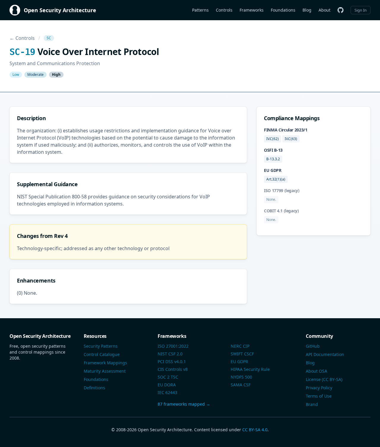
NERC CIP (240, 346)
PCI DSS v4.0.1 (172, 361)
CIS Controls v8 (173, 369)
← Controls (22, 38)
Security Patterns (101, 346)
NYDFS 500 (241, 377)
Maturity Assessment (105, 371)
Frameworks (252, 10)
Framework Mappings (105, 363)
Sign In (360, 10)
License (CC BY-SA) (324, 379)
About (324, 10)
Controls (224, 10)
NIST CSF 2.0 (170, 354)
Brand (312, 404)
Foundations (283, 10)
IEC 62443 (167, 392)
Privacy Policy (319, 387)
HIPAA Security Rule (250, 369)
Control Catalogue (102, 354)
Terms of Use (319, 396)
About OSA (316, 371)
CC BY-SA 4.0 (254, 429)
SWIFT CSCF (242, 354)
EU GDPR (239, 361)
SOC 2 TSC (168, 377)
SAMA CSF (241, 385)
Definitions (94, 387)
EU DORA (167, 385)
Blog (307, 10)
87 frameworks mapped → (184, 404)
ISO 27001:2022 (173, 346)
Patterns (200, 10)
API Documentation (325, 354)
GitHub (313, 346)
